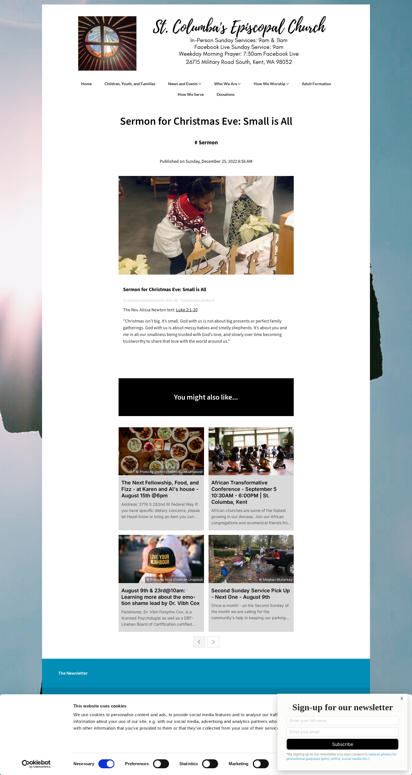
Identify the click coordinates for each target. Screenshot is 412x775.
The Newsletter (73, 673)
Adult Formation (316, 83)
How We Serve (191, 94)
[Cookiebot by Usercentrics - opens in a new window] (36, 764)
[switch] (161, 763)
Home (86, 83)
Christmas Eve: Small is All (197, 299)
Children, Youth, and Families (130, 83)
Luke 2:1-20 (187, 310)
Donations (226, 94)
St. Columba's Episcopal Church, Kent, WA (150, 299)
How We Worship (270, 83)
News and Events (183, 83)
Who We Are (226, 83)
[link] (185, 83)
